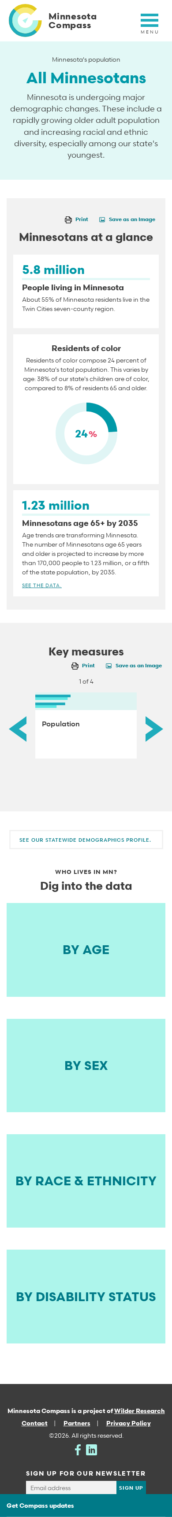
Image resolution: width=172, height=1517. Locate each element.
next (154, 728)
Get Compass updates (40, 1505)
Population (61, 723)
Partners (77, 1423)
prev (17, 728)
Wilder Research (139, 1410)
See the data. (42, 585)
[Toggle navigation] (149, 25)
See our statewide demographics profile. (86, 840)
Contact (35, 1423)
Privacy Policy (128, 1423)
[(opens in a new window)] (78, 1449)
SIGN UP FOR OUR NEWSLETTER (86, 1473)
